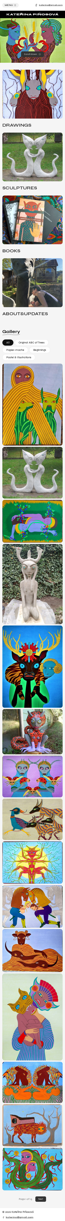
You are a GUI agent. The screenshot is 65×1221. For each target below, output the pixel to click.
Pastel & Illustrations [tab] (18, 357)
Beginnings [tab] (39, 350)
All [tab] (7, 342)
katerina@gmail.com (51, 5)
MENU (9, 5)
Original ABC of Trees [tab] (31, 342)
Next (40, 1199)
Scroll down (30, 54)
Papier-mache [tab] (15, 350)
